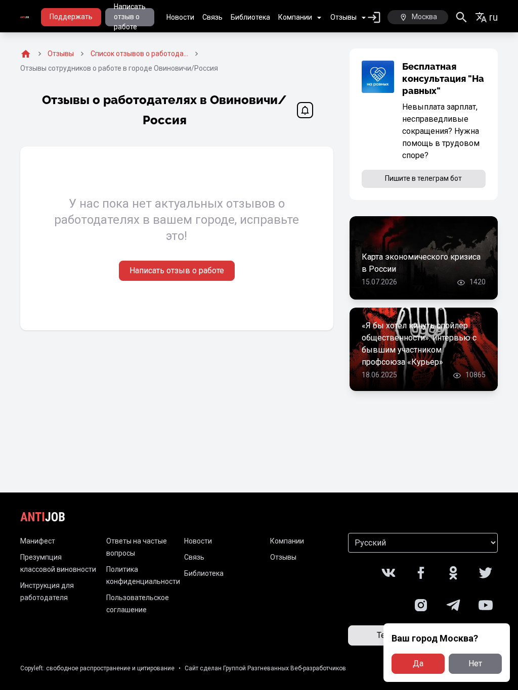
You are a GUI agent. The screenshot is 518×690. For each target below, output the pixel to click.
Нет (475, 663)
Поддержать (71, 17)
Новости (180, 17)
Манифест (37, 541)
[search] (461, 17)
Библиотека (250, 17)
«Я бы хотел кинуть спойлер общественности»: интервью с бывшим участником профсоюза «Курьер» (419, 344)
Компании (295, 17)
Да (418, 663)
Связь (212, 17)
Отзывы (343, 17)
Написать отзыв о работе (130, 17)
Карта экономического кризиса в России (421, 263)
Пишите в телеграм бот (423, 178)
